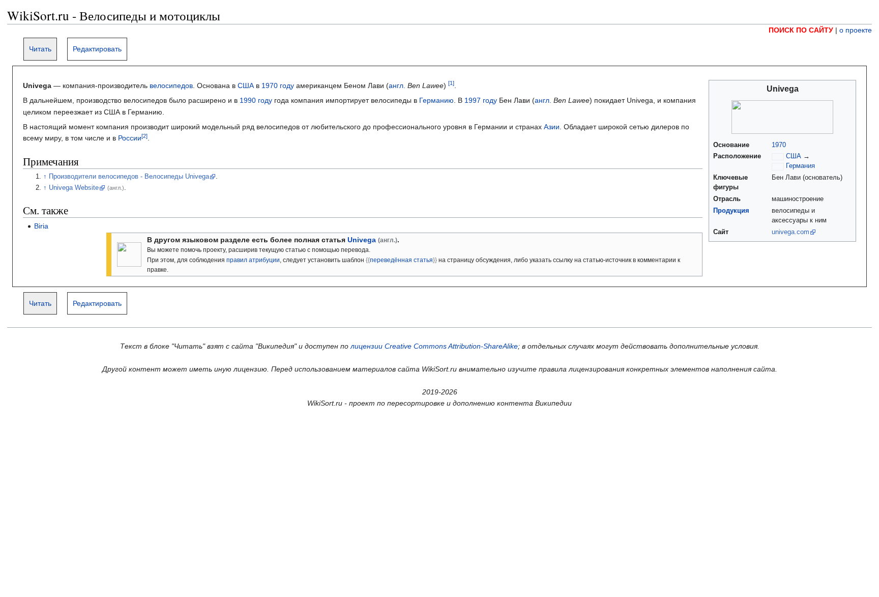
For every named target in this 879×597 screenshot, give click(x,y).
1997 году (480, 100)
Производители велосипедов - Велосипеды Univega (129, 176)
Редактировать (97, 49)
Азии (552, 127)
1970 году (277, 85)
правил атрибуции (253, 260)
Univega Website (74, 187)
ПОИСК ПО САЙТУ (801, 30)
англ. (397, 85)
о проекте (855, 30)
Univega (361, 240)
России (129, 138)
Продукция (731, 210)
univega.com (790, 232)
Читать (40, 49)
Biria (41, 226)
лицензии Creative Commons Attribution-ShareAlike (434, 346)
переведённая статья (401, 260)
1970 (779, 145)
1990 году (256, 100)
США (246, 85)
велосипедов (171, 85)
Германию (436, 100)
